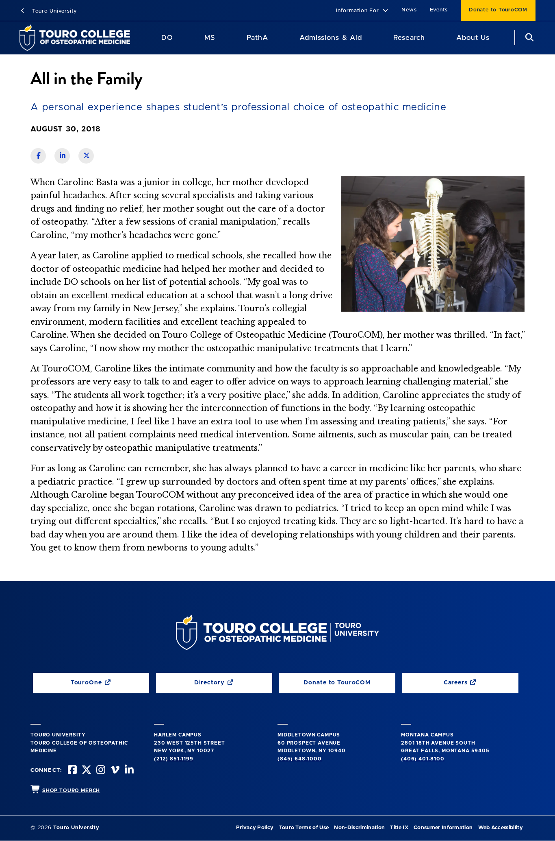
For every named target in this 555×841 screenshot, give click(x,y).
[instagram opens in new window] (100, 770)
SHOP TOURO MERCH (71, 790)
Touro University (53, 11)
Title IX (399, 827)
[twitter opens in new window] (85, 770)
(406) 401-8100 (422, 758)
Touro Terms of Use (304, 827)
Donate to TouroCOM (498, 10)
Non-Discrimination (359, 827)
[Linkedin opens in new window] (128, 770)
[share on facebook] (38, 156)
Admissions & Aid (330, 37)
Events (439, 10)
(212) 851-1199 (173, 758)
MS (209, 37)
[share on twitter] (86, 156)
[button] (362, 11)
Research (409, 37)
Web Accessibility (500, 827)
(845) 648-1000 (300, 758)
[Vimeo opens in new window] (114, 770)
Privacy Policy (254, 827)
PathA (257, 37)
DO (167, 37)
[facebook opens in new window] (71, 770)
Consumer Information (443, 827)
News (408, 10)
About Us (473, 37)
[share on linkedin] (62, 156)
